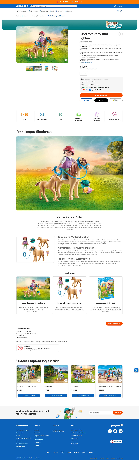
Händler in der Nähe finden (78, 433)
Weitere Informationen (86, 62)
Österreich (117, 441)
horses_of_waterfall (38, 16)
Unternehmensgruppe (22, 430)
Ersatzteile (37, 442)
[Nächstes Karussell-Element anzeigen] (64, 44)
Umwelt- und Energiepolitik (23, 438)
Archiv (72, 441)
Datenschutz (93, 458)
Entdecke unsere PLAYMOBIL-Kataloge (58, 430)
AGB (107, 458)
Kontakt (37, 430)
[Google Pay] (116, 100)
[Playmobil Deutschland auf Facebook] (110, 431)
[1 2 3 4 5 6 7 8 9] (101, 74)
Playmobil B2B (74, 443)
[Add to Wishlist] (121, 34)
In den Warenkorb (101, 95)
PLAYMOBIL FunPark (76, 430)
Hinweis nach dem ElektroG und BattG (42, 436)
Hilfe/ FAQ (37, 433)
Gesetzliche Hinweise (117, 458)
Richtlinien (19, 441)
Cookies (102, 458)
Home (18, 16)
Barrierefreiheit (20, 446)
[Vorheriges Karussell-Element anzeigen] (20, 44)
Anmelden (117, 412)
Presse (18, 435)
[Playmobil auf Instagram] (121, 431)
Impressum (19, 433)
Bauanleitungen (39, 439)
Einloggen (119, 6)
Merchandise (74, 438)
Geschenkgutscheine (76, 435)
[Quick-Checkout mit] (86, 100)
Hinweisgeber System (22, 443)
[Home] (22, 6)
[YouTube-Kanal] (115, 431)
